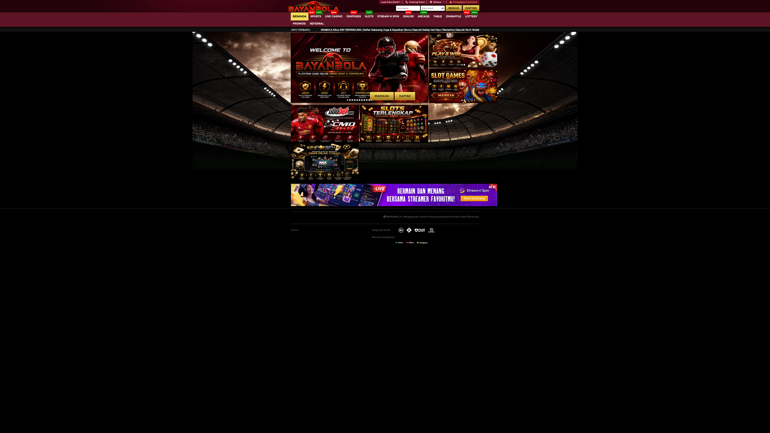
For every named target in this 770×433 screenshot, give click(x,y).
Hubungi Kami (417, 2)
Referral (317, 23)
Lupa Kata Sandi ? (390, 2)
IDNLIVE (408, 16)
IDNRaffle (453, 16)
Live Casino (333, 16)
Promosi (299, 23)
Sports (315, 16)
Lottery (471, 16)
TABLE (438, 16)
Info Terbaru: (301, 29)
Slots (369, 16)
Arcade (424, 16)
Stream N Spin (388, 16)
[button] (347, 100)
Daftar (471, 8)
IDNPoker (353, 16)
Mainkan (382, 96)
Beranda (299, 16)
